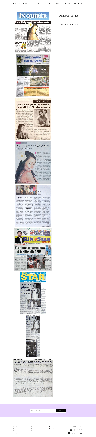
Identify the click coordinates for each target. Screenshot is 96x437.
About (51, 3)
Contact (15, 426)
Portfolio (59, 3)
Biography (15, 433)
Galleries (15, 430)
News (14, 428)
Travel (32, 426)
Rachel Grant (21, 3)
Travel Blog (42, 3)
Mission (67, 3)
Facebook (52, 426)
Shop (74, 3)
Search (32, 428)
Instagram (53, 428)
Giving (32, 430)
